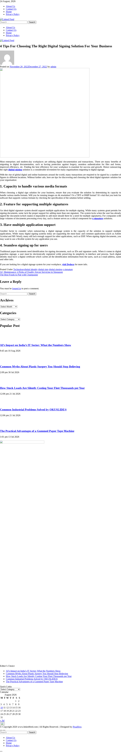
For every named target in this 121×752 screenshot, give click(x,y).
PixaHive (77, 727)
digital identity (31, 269)
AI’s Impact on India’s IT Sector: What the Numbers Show (35, 345)
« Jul (2, 720)
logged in (16, 288)
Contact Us (11, 9)
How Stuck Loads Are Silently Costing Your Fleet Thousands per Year (42, 388)
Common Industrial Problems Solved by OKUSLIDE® (33, 409)
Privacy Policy (12, 14)
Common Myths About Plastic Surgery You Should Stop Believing (40, 366)
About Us (10, 6)
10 (1, 707)
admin (53, 66)
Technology (18, 269)
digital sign (43, 269)
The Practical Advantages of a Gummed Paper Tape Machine (37, 431)
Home (9, 11)
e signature (68, 269)
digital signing (55, 269)
